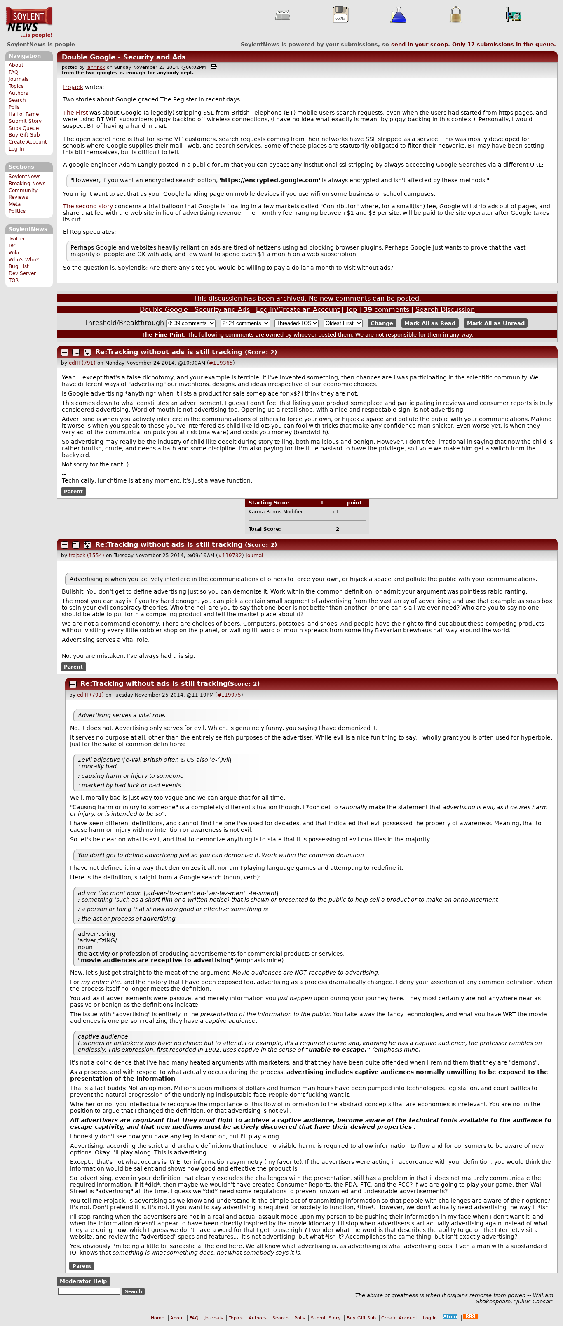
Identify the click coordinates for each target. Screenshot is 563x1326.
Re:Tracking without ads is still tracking (168, 352)
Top (351, 309)
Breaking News (27, 183)
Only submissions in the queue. (504, 44)
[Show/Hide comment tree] (76, 352)
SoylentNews (29, 22)
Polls (14, 107)
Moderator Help (83, 1281)
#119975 (229, 695)
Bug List (19, 266)
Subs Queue (24, 128)
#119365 (221, 363)
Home (157, 1318)
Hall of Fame (24, 114)
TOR (14, 280)
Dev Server (22, 273)
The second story (88, 206)
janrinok (96, 67)
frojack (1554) (86, 555)
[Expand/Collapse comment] (64, 352)
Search (17, 100)
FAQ (13, 72)
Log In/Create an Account (298, 309)
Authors (18, 93)
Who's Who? (24, 260)
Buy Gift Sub (24, 135)
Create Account (28, 142)
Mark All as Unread (496, 323)
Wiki (14, 253)
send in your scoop (419, 44)
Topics (16, 86)
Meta (15, 204)
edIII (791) (82, 363)
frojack (73, 87)
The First (75, 112)
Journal (254, 555)
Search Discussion (445, 309)
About (16, 65)
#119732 (230, 555)
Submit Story (25, 121)
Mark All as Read (429, 323)
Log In (16, 149)
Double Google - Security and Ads (124, 57)
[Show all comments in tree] (87, 352)
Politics (17, 211)
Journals (18, 79)
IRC (12, 246)
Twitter (17, 239)
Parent (73, 491)
